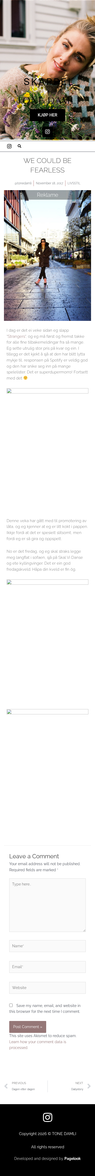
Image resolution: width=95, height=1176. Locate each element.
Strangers (16, 336)
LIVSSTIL (74, 183)
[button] (19, 146)
